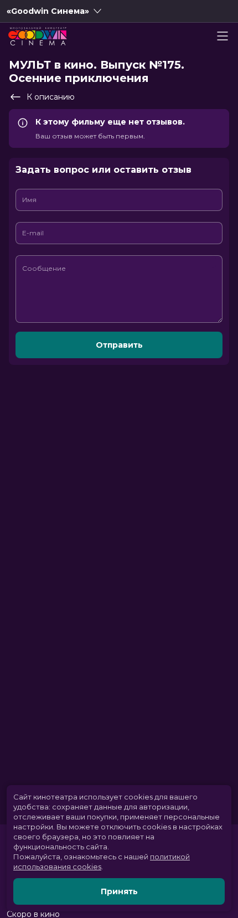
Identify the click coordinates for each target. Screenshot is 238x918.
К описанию (51, 97)
